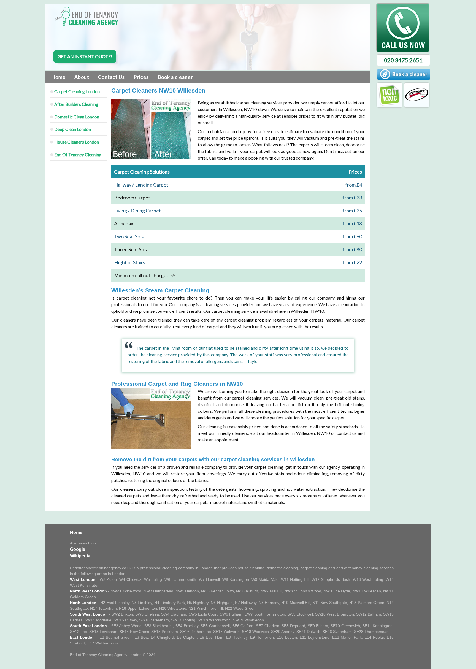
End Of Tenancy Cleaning (77, 154)
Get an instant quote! (85, 56)
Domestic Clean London (76, 116)
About (81, 77)
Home (58, 77)
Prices (141, 77)
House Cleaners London (76, 141)
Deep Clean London (72, 129)
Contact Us (111, 77)
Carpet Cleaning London (77, 91)
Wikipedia (80, 556)
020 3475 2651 (403, 60)
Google (77, 549)
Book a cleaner (175, 77)
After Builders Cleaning (76, 104)
